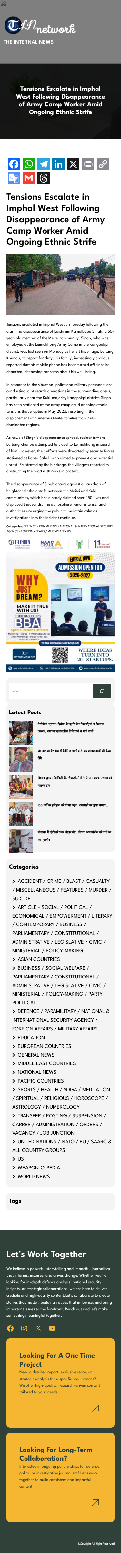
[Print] (88, 165)
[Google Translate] (13, 179)
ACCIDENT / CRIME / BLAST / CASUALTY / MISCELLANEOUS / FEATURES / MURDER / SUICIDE (62, 890)
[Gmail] (28, 179)
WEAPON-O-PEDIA (39, 1168)
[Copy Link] (103, 165)
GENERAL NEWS (36, 1055)
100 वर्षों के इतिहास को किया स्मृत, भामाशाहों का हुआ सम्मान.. (73, 805)
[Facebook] (13, 165)
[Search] (102, 691)
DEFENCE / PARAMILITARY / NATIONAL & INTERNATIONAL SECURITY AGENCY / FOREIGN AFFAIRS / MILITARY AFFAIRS (61, 1020)
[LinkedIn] (58, 165)
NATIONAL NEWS (37, 1072)
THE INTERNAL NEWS (29, 42)
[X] (73, 165)
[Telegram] (43, 165)
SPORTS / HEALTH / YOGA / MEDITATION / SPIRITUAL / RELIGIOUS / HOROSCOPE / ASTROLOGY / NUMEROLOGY (61, 1098)
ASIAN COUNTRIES (39, 959)
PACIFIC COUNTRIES (41, 1081)
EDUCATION (31, 1038)
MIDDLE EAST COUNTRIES (47, 1063)
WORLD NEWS (34, 1176)
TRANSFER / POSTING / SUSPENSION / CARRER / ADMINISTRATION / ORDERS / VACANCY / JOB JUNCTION (59, 1125)
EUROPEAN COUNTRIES (44, 1046)
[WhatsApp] (28, 165)
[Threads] (43, 179)
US (21, 1159)
